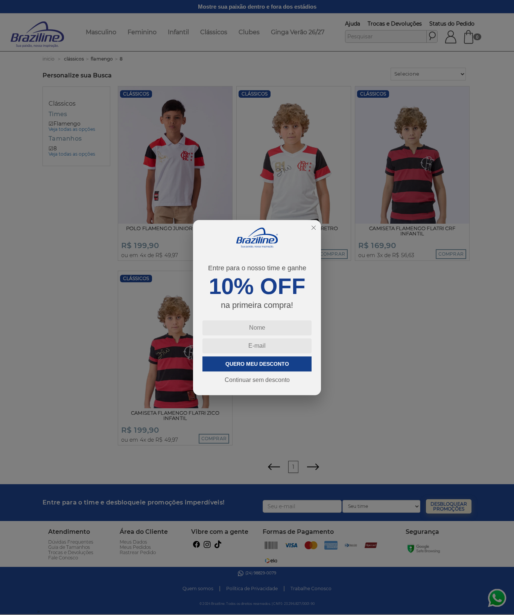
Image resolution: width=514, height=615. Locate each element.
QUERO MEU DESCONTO (257, 364)
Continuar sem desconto (257, 380)
